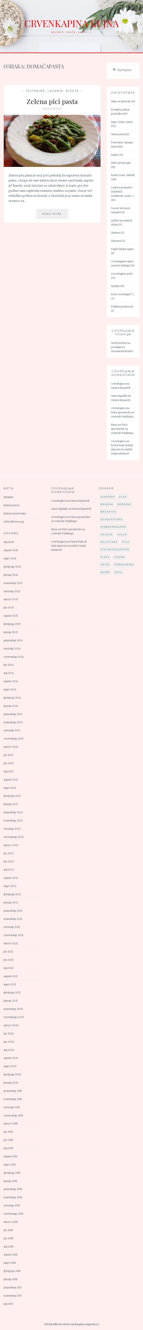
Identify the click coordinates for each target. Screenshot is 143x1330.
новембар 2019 (13, 1099)
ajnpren (108, 496)
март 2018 (10, 1262)
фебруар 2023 (12, 796)
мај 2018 (8, 1246)
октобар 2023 (12, 730)
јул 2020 (9, 1033)
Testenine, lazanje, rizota (52, 91)
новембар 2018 (13, 1197)
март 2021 (10, 984)
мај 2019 (8, 1148)
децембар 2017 (13, 1287)
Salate (114, 154)
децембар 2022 (13, 812)
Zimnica (115, 232)
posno (119, 557)
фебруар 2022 (12, 894)
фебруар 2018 (12, 1271)
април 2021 (11, 976)
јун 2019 (8, 1140)
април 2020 (11, 1058)
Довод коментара (15, 513)
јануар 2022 (11, 902)
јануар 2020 (11, 1082)
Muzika (115, 286)
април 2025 (11, 615)
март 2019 (10, 1164)
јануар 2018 (11, 1279)
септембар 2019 (13, 1115)
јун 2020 (9, 1041)
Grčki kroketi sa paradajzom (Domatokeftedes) (122, 347)
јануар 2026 (11, 575)
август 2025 (11, 599)
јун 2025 (9, 607)
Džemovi (116, 241)
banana (107, 504)
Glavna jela (117, 134)
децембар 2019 (13, 1091)
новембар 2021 (13, 919)
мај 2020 (9, 1050)
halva (122, 534)
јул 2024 (9, 664)
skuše (105, 572)
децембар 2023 (13, 714)
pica (125, 541)
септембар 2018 (13, 1213)
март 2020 (10, 1066)
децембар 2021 (13, 910)
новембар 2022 (13, 820)
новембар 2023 (13, 722)
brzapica (108, 511)
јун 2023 (9, 763)
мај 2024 (9, 673)
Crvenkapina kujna (71, 23)
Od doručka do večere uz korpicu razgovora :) (71, 1324)
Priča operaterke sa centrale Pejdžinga (122, 429)
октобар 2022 (12, 828)
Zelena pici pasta (52, 101)
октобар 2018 (12, 1205)
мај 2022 (9, 869)
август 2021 (11, 943)
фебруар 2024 (12, 697)
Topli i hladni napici (122, 249)
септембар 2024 (14, 656)
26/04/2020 (52, 108)
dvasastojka (112, 519)
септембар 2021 (13, 935)
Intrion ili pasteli (120, 387)
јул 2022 (9, 853)
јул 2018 (8, 1230)
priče (105, 564)
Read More (55, 215)
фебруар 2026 (12, 566)
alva (123, 496)
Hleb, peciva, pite (121, 162)
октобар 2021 (12, 927)
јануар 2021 (11, 1000)
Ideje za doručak (120, 101)
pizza (105, 557)
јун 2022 (9, 861)
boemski (125, 504)
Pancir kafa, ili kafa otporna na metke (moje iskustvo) (122, 449)
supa (118, 572)
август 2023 (11, 746)
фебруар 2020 (12, 1074)
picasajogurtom (115, 549)
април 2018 (11, 1254)
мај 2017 (8, 1304)
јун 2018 (8, 1238)
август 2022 (11, 845)
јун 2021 (8, 959)
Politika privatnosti (122, 306)
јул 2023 (8, 755)
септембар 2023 (13, 738)
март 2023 (10, 788)
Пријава (8, 497)
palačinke (109, 541)
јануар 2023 (11, 804)
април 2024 (11, 681)
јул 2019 (8, 1131)
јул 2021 (8, 951)
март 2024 (10, 689)
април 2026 (11, 550)
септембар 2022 (14, 837)
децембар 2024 (13, 640)
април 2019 (10, 1156)
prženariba (124, 564)
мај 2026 (9, 542)
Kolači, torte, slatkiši (122, 175)
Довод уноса (11, 505)
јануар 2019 (10, 1181)
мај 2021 (8, 968)
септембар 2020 (14, 1017)
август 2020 (11, 1025)
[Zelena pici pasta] (52, 166)
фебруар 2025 (12, 624)
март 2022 (10, 886)
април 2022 (11, 878)
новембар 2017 (13, 1295)
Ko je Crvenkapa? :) (122, 294)
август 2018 (11, 1222)
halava (107, 534)
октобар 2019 (12, 1107)
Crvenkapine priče (122, 273)
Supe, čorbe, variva (122, 122)
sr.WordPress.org (14, 521)
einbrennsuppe (113, 526)
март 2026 (10, 558)
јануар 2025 (11, 632)
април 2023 (11, 779)
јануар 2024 (11, 706)
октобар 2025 (12, 591)
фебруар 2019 (12, 1172)
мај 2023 (9, 771)
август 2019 (11, 1123)
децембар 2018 (13, 1189)
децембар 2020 (13, 1009)
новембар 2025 (13, 583)
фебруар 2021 (12, 992)
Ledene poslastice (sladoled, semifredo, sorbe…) (122, 191)
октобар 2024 (12, 648)
